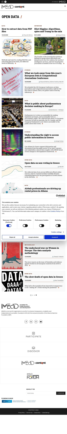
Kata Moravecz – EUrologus (57, 109)
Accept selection (33, 237)
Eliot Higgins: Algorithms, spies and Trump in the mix (48, 30)
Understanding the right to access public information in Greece (42, 136)
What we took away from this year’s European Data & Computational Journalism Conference (43, 76)
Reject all (12, 237)
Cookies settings (56, 232)
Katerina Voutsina (54, 81)
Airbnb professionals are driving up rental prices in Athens (43, 189)
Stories (27, 70)
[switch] (25, 225)
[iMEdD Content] (12, 8)
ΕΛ (2, 1)
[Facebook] (26, 321)
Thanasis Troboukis (59, 256)
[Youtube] (41, 321)
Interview (38, 26)
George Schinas (61, 35)
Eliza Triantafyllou (59, 280)
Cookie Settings (45, 412)
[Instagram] (36, 321)
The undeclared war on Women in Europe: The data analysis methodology (42, 250)
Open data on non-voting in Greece (42, 163)
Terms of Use (29, 412)
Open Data (28, 160)
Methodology (30, 245)
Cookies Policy (55, 211)
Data (3, 26)
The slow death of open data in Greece (44, 276)
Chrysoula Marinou (28, 35)
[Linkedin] (31, 321)
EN (5, 1)
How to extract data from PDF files (17, 30)
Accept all (55, 237)
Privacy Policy (21, 412)
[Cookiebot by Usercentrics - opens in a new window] (57, 196)
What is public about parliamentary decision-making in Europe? (43, 105)
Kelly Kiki (61, 81)
